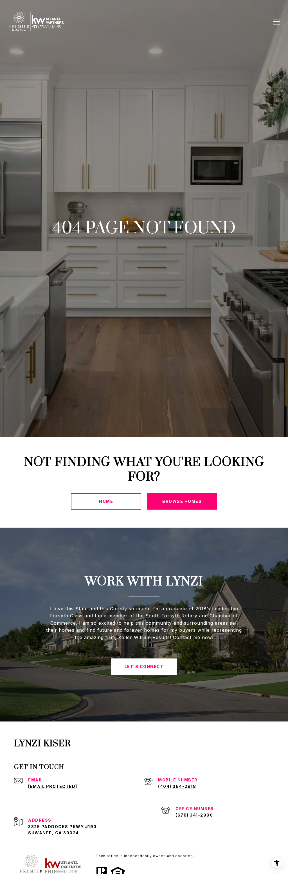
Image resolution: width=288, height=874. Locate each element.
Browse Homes (182, 501)
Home (106, 501)
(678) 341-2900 (194, 815)
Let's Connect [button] (144, 666)
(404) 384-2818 (177, 786)
